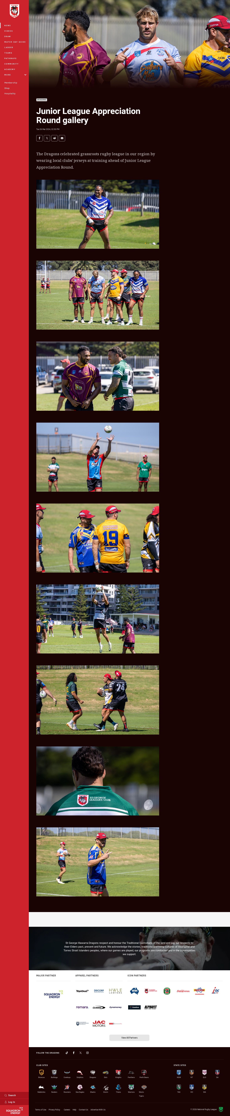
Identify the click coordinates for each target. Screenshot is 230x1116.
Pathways (10, 58)
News (7, 25)
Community (11, 64)
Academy (9, 69)
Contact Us (83, 1109)
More (7, 75)
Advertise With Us (98, 1109)
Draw (7, 36)
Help (74, 1109)
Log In (11, 1102)
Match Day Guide (15, 42)
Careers (67, 1109)
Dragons (41, 100)
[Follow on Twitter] (80, 1053)
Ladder (8, 47)
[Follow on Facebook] (73, 1053)
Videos (8, 31)
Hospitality (9, 93)
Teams (8, 53)
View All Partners (129, 1037)
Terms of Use (40, 1109)
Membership (10, 82)
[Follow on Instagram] (87, 1053)
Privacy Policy (54, 1109)
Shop (7, 88)
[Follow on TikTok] (67, 1053)
